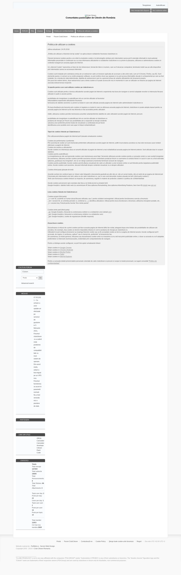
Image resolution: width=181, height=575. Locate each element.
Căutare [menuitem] (40, 31)
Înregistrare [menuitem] (147, 5)
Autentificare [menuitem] (160, 5)
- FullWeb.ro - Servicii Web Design (42, 546)
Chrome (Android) (66, 250)
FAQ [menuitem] (32, 31)
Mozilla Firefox (65, 252)
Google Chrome (66, 248)
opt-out (153, 185)
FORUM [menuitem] (25, 31)
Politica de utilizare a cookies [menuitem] (87, 31)
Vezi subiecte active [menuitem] (160, 10)
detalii (145, 185)
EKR (40, 527)
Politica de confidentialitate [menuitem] (64, 31)
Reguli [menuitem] (139, 541)
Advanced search (27, 283)
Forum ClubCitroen (71, 541)
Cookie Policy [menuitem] (101, 541)
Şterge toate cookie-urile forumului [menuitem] (121, 541)
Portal (48, 37)
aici (109, 212)
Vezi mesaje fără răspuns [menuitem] (140, 10)
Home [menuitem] (16, 31)
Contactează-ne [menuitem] (86, 541)
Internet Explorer (66, 257)
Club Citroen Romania (42, 549)
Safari (62, 254)
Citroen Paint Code (39, 450)
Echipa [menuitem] (48, 31)
